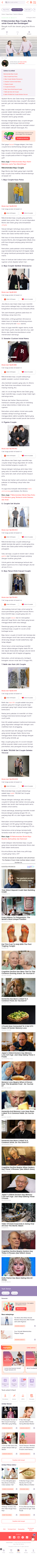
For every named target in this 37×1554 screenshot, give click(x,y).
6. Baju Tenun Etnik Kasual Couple (13, 89)
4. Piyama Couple (8, 84)
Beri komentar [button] (21, 1308)
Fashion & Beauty (17, 9)
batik (12, 793)
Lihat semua (31, 1347)
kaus (18, 323)
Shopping (14, 1293)
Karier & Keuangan (7, 1489)
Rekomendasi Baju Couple (11, 74)
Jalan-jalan (28, 9)
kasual (11, 144)
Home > (4, 14)
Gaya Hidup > (9, 14)
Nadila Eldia (21, 63)
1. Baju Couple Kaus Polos (10, 76)
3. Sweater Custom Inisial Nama (12, 81)
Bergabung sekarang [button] (22, 138)
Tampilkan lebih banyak (18, 1460)
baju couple (5, 1293)
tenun (13, 618)
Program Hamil (24, 1489)
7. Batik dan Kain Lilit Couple (11, 92)
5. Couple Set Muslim (9, 86)
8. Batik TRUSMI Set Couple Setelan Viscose (16, 94)
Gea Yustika (23, 61)
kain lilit (12, 702)
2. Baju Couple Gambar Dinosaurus (13, 79)
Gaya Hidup (6, 9)
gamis (4, 556)
